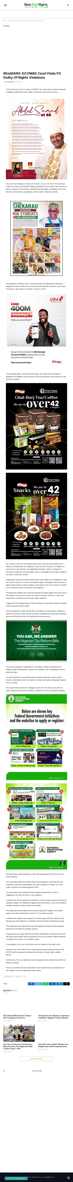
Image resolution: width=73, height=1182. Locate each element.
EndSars (18, 976)
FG (24, 976)
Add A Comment (36, 1059)
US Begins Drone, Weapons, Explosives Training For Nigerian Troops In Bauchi (53, 1017)
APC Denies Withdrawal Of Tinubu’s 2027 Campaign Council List (17, 1017)
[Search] (68, 5)
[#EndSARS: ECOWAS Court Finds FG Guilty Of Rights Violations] (36, 46)
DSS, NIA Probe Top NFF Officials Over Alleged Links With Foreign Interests (53, 1045)
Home (5, 21)
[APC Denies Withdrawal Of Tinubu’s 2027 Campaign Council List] (19, 1004)
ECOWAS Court (9, 976)
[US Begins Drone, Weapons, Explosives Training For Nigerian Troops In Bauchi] (54, 1004)
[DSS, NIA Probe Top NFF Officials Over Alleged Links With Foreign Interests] (54, 1033)
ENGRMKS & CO (49, 1177)
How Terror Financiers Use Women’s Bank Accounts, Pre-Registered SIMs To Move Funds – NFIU (18, 1046)
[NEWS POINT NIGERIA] (36, 5)
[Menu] (5, 5)
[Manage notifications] (68, 1177)
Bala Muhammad (9, 81)
